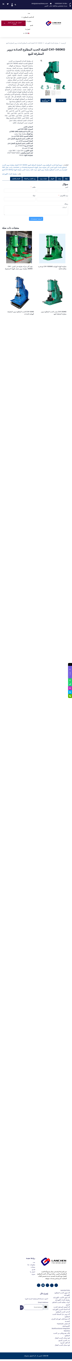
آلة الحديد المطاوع (28, 17)
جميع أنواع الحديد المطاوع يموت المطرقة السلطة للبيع (45, 165)
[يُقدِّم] (22, 1307)
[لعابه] (43, 1285)
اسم (66, 187)
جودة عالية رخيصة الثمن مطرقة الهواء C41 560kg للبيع (19, 170)
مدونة (24, 25)
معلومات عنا (27, 21)
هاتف (33, 187)
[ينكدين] (47, 1285)
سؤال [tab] (66, 179)
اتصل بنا (27, 29)
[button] (15, 4)
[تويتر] (52, 1285)
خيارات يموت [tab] (43, 179)
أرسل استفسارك (36, 219)
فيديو (31, 25)
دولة (34, 195)
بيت (29, 13)
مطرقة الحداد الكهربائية (52, 43)
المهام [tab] (52, 179)
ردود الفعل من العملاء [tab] (30, 179)
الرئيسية (63, 43)
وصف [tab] (59, 179)
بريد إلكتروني (64, 195)
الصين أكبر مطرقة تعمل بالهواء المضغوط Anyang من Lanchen (33, 167)
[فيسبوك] (56, 1285)
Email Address (43, 1302)
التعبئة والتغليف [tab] (16, 179)
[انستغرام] (38, 1285)
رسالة (66, 204)
